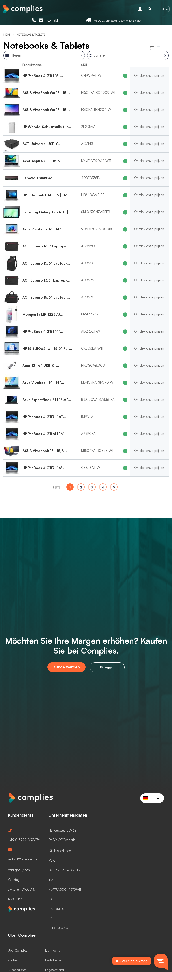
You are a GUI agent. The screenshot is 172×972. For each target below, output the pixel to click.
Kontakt (52, 20)
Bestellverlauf (54, 960)
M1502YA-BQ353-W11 (97, 451)
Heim (7, 34)
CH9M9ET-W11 (92, 75)
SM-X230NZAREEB (95, 212)
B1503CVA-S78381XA (98, 399)
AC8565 (87, 263)
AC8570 (88, 297)
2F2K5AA (88, 127)
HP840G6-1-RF (92, 195)
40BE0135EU (91, 178)
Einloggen (107, 667)
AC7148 (87, 144)
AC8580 (88, 246)
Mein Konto (52, 950)
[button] (152, 798)
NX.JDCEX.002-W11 (96, 161)
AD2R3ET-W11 (91, 331)
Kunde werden (66, 667)
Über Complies (17, 950)
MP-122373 (89, 314)
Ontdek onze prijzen (149, 75)
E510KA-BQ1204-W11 (97, 109)
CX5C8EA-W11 (92, 348)
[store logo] (22, 8)
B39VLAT (88, 416)
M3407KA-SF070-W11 (98, 382)
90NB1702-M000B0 (97, 229)
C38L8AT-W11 (91, 468)
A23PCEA (88, 433)
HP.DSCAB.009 (93, 365)
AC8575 (87, 280)
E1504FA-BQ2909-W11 (98, 92)
